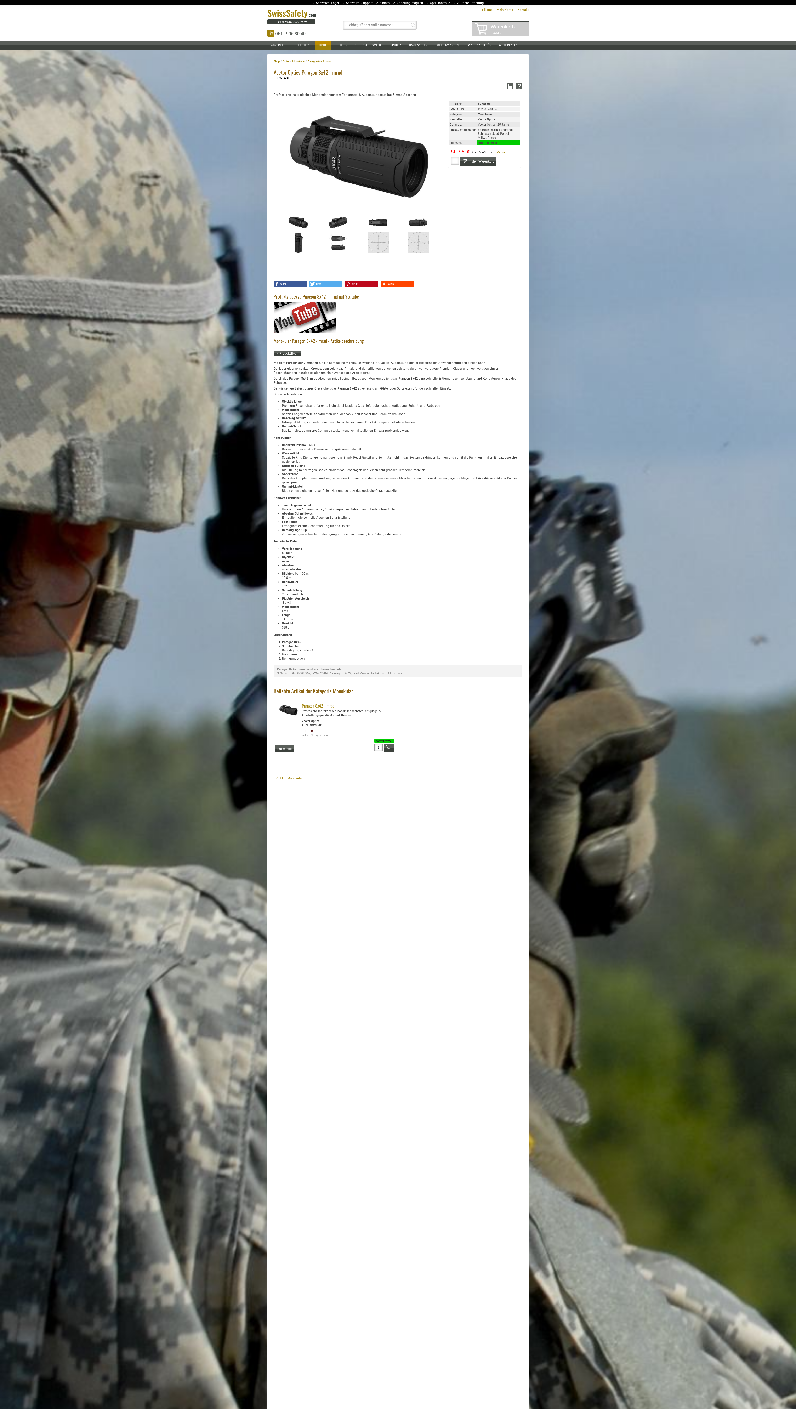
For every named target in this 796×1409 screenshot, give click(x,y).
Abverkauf (279, 45)
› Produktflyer (287, 353)
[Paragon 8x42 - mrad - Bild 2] (338, 222)
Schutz (396, 45)
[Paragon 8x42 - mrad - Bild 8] (418, 242)
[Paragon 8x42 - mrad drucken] (509, 86)
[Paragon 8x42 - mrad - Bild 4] (418, 222)
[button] (290, 284)
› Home (487, 9)
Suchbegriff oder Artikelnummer (368, 25)
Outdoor (341, 45)
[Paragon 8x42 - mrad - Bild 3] (378, 222)
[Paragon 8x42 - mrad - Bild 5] (298, 242)
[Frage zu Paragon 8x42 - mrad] (518, 86)
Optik (323, 45)
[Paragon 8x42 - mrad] (358, 157)
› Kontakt (522, 9)
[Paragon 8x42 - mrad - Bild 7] (378, 242)
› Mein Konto (504, 9)
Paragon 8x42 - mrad (318, 706)
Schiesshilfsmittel (369, 45)
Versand (502, 152)
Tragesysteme (419, 45)
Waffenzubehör (479, 45)
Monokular (295, 778)
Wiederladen (508, 45)
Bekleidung (303, 45)
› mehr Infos (284, 749)
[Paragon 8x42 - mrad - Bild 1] (298, 222)
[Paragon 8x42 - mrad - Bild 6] (338, 242)
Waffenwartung (449, 45)
